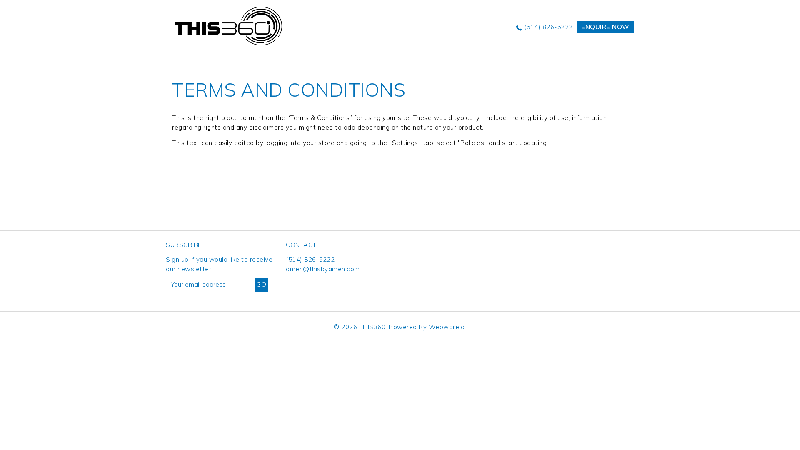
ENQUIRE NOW (605, 27)
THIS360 (372, 327)
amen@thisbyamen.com (323, 269)
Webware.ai (447, 327)
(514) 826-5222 (548, 27)
